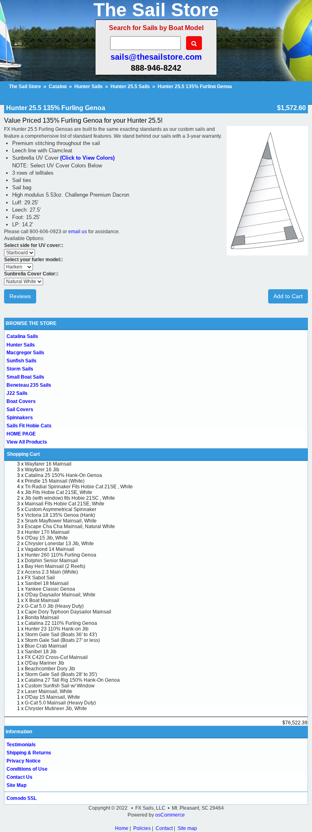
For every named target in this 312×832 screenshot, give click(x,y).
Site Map (16, 785)
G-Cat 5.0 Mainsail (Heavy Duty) (60, 703)
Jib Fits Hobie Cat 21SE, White (58, 492)
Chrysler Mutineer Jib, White (56, 708)
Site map (187, 828)
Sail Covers (19, 409)
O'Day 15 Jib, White (46, 538)
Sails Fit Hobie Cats (29, 426)
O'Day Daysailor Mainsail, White (60, 595)
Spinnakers (19, 417)
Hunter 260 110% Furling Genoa (60, 555)
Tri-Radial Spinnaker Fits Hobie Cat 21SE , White (79, 487)
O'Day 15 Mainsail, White (52, 697)
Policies (142, 828)
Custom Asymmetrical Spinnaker (60, 509)
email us (77, 231)
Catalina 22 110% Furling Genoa (61, 623)
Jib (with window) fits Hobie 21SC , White (70, 498)
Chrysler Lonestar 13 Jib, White (59, 543)
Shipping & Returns (28, 753)
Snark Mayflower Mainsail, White (61, 521)
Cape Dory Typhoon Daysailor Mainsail (68, 612)
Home (121, 828)
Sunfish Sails (21, 361)
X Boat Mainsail (42, 600)
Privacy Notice (23, 761)
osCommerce (170, 815)
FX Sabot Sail (40, 578)
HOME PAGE (21, 434)
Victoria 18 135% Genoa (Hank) (60, 515)
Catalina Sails (22, 336)
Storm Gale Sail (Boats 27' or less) (62, 640)
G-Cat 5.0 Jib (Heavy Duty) (54, 606)
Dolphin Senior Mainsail (51, 560)
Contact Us (19, 777)
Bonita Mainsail (42, 617)
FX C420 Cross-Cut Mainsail (56, 657)
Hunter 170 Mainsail (47, 532)
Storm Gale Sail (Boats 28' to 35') (61, 674)
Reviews (20, 296)
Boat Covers (21, 401)
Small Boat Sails (25, 377)
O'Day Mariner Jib (44, 663)
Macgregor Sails (25, 352)
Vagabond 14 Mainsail (49, 549)
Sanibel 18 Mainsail (47, 583)
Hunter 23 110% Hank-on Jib (57, 629)
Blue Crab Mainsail (46, 646)
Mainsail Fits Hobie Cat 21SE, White (64, 504)
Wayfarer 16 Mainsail (48, 464)
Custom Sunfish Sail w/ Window (60, 686)
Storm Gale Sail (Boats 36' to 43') (61, 634)
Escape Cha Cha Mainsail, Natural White (70, 526)
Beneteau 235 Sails (28, 385)
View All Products (26, 442)
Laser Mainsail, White (48, 691)
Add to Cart (288, 296)
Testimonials (21, 745)
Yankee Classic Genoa (50, 589)
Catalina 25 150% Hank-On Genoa (63, 475)
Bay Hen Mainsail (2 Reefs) (55, 566)
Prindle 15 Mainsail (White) (54, 481)
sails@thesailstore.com (156, 56)
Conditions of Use (27, 769)
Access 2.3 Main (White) (51, 572)
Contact (164, 828)
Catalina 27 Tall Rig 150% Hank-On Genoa (72, 680)
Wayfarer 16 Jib (42, 469)
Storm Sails (19, 369)
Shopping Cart (23, 454)
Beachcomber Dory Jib (50, 669)
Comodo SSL (21, 798)
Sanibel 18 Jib (40, 651)
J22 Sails (17, 393)
